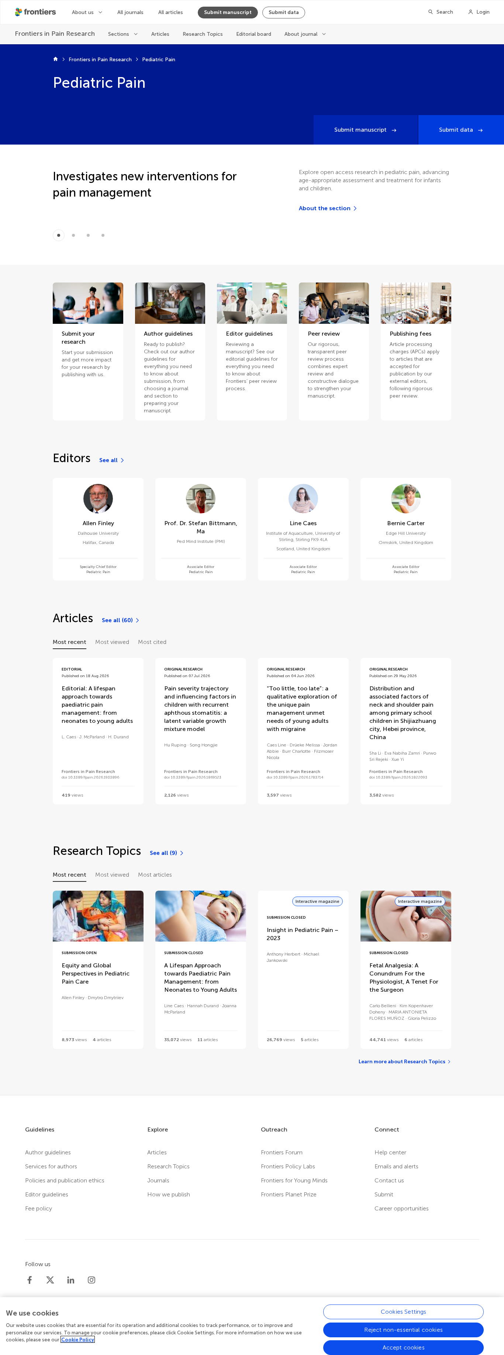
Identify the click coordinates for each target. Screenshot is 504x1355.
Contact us (389, 1180)
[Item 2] (88, 235)
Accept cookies (404, 1347)
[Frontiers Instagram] (91, 1280)
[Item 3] (103, 235)
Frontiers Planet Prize (289, 1194)
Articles (160, 34)
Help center (390, 1152)
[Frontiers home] (55, 59)
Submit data (284, 12)
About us (83, 12)
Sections (119, 34)
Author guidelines (48, 1152)
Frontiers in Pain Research (100, 59)
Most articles (155, 874)
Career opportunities (401, 1208)
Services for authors (51, 1166)
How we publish (168, 1194)
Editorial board (253, 34)
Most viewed (112, 641)
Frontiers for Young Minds (294, 1180)
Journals (158, 1180)
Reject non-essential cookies (403, 1329)
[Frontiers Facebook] (29, 1280)
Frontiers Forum (282, 1152)
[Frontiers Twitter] (50, 1280)
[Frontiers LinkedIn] (70, 1280)
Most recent (69, 641)
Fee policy (38, 1208)
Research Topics (203, 34)
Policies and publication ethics (64, 1180)
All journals (130, 12)
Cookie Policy (77, 1339)
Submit (383, 1194)
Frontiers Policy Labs (288, 1166)
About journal (301, 34)
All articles (170, 12)
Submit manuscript (228, 12)
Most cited (152, 641)
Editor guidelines (46, 1194)
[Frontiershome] (36, 12)
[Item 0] (59, 235)
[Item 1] (73, 235)
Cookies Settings (404, 1311)
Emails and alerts (396, 1166)
